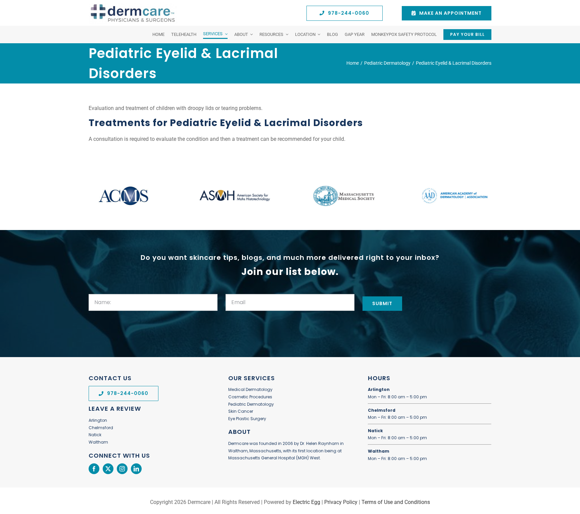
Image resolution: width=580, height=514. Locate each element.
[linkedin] (136, 468)
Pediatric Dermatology (251, 404)
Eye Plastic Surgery (247, 418)
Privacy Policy (340, 502)
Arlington (98, 420)
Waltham (98, 442)
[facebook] (94, 468)
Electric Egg (306, 502)
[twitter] (108, 468)
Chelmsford (101, 428)
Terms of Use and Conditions (395, 502)
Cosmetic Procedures (250, 397)
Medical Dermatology (250, 389)
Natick (95, 435)
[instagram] (122, 468)
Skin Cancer (240, 411)
